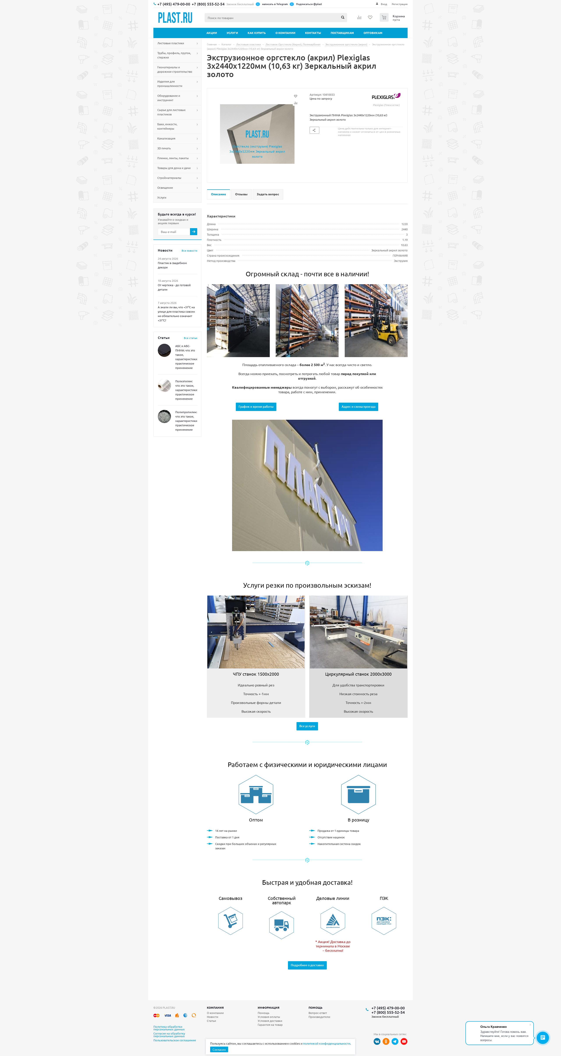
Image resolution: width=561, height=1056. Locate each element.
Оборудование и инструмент (168, 98)
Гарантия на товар (270, 1024)
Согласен (219, 1049)
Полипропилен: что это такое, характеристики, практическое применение (186, 420)
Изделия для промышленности (169, 83)
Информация (268, 1007)
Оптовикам (373, 33)
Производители (319, 1017)
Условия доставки (270, 1021)
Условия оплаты (269, 1017)
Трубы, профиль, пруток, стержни (174, 55)
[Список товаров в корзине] (393, 20)
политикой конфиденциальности (326, 1043)
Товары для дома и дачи (174, 168)
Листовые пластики (170, 43)
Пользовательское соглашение (174, 1040)
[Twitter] (395, 1041)
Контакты (313, 33)
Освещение (165, 187)
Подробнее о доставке (307, 965)
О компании (285, 33)
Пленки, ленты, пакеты (173, 158)
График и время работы (256, 406)
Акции (211, 33)
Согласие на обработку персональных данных (169, 1035)
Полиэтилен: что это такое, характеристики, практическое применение (186, 389)
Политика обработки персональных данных (169, 1028)
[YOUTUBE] (404, 1041)
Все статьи (190, 338)
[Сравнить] (295, 103)
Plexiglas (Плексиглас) (386, 105)
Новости (212, 1017)
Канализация (166, 138)
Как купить (257, 33)
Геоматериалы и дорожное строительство (174, 69)
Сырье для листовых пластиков (171, 112)
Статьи (211, 1021)
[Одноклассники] (386, 1041)
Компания (215, 1007)
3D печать (164, 148)
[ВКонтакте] (377, 1041)
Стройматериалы (169, 178)
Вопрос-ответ (318, 1013)
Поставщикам (342, 33)
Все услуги (307, 726)
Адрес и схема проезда (358, 406)
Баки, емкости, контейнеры (167, 126)
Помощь (316, 1007)
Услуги (232, 33)
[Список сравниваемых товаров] (359, 19)
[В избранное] (295, 96)
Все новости (189, 250)
